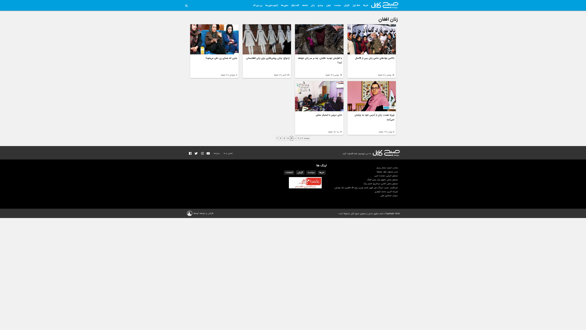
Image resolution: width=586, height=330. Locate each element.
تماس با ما (228, 153)
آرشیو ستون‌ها (271, 5)
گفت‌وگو (295, 5)
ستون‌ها (284, 5)
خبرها (365, 5)
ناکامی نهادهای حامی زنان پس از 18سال (374, 58)
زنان (313, 5)
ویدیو (320, 5)
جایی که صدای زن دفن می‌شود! (221, 58)
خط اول (356, 5)
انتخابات (289, 172)
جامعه (305, 5)
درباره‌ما (217, 153)
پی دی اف (257, 5)
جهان (328, 5)
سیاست (337, 5)
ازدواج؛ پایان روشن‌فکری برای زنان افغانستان (267, 58)
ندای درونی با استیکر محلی (329, 115)
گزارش (346, 5)
